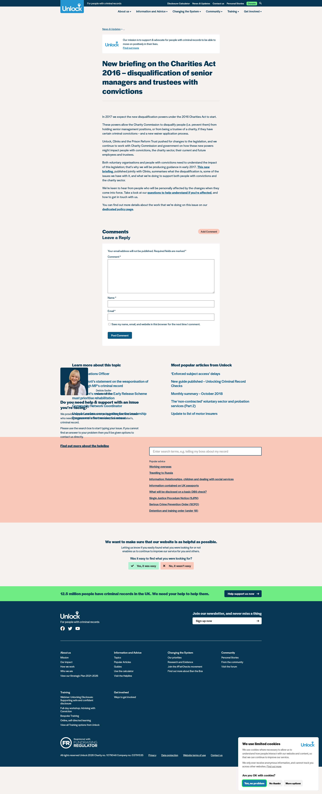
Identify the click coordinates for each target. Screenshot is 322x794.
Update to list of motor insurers (194, 413)
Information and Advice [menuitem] (151, 11)
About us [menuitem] (123, 11)
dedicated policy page (117, 209)
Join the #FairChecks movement (185, 666)
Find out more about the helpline (84, 446)
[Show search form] (260, 3)
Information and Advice (128, 652)
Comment (114, 257)
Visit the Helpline (123, 675)
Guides (118, 666)
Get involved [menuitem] (252, 11)
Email (111, 311)
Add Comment (209, 231)
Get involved (121, 692)
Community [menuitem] (213, 11)
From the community (232, 662)
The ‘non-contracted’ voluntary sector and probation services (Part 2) (210, 403)
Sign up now (204, 621)
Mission (64, 657)
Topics (117, 657)
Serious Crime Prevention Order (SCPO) (174, 504)
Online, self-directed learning (75, 720)
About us (65, 652)
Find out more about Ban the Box (185, 671)
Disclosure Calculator (178, 3)
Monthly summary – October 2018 (197, 393)
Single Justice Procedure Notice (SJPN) (173, 498)
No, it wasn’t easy (180, 566)
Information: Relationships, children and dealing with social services (191, 479)
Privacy (152, 755)
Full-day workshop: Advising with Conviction (77, 709)
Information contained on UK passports (174, 485)
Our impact (66, 662)
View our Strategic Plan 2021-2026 (79, 675)
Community (228, 652)
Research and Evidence (180, 662)
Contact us (218, 3)
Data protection (169, 755)
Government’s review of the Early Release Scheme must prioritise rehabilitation (109, 395)
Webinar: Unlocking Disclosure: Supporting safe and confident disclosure (76, 700)
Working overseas (160, 466)
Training (65, 692)
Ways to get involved (125, 697)
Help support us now (241, 594)
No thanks (275, 783)
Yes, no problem (254, 783)
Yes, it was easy (146, 566)
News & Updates (201, 3)
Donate (252, 3)
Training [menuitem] (232, 11)
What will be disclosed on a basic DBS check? (178, 492)
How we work (67, 666)
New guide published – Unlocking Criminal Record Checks (208, 383)
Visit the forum (229, 666)
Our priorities (175, 657)
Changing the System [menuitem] (186, 11)
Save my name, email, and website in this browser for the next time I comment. (156, 324)
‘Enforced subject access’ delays (195, 373)
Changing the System (180, 652)
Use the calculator (123, 671)
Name (112, 298)
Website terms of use (194, 755)
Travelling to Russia (161, 473)
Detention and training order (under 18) (173, 511)
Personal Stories (235, 3)
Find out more (131, 48)
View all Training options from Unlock (79, 724)
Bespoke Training (69, 715)
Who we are (66, 671)
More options (293, 783)
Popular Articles (122, 662)
